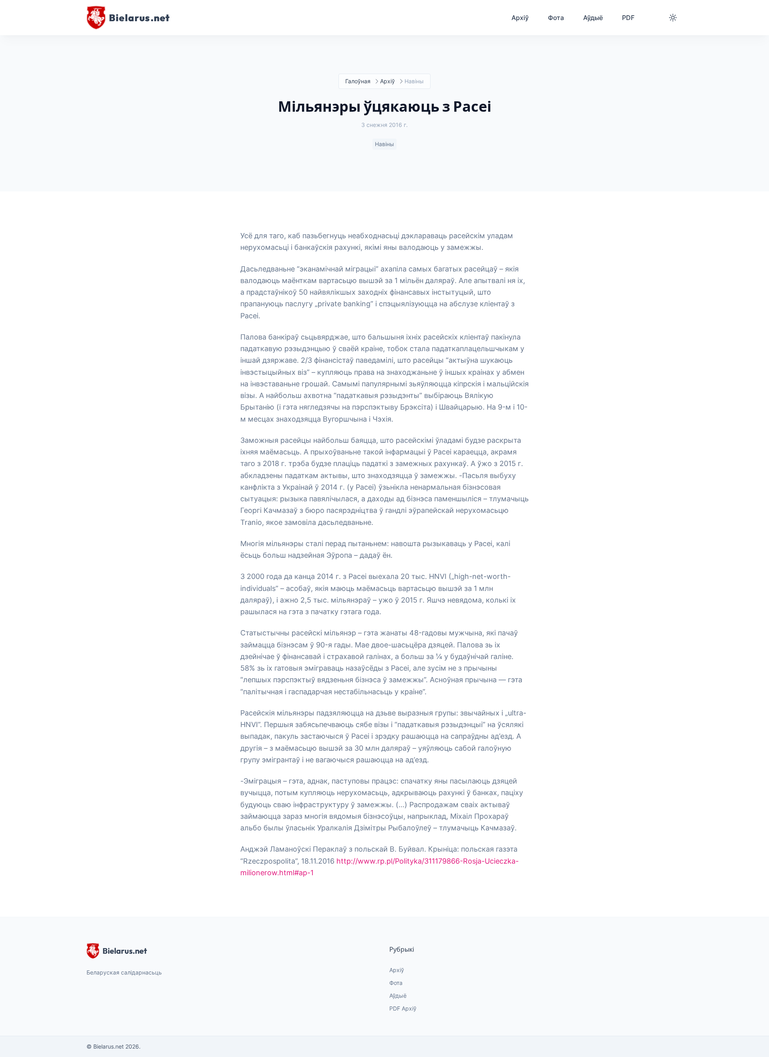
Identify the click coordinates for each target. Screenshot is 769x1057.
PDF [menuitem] (628, 18)
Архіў (387, 81)
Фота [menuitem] (556, 18)
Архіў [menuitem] (520, 18)
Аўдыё (398, 995)
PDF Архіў (403, 1008)
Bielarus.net (125, 951)
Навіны (384, 144)
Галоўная (357, 81)
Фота (396, 982)
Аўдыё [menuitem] (593, 18)
